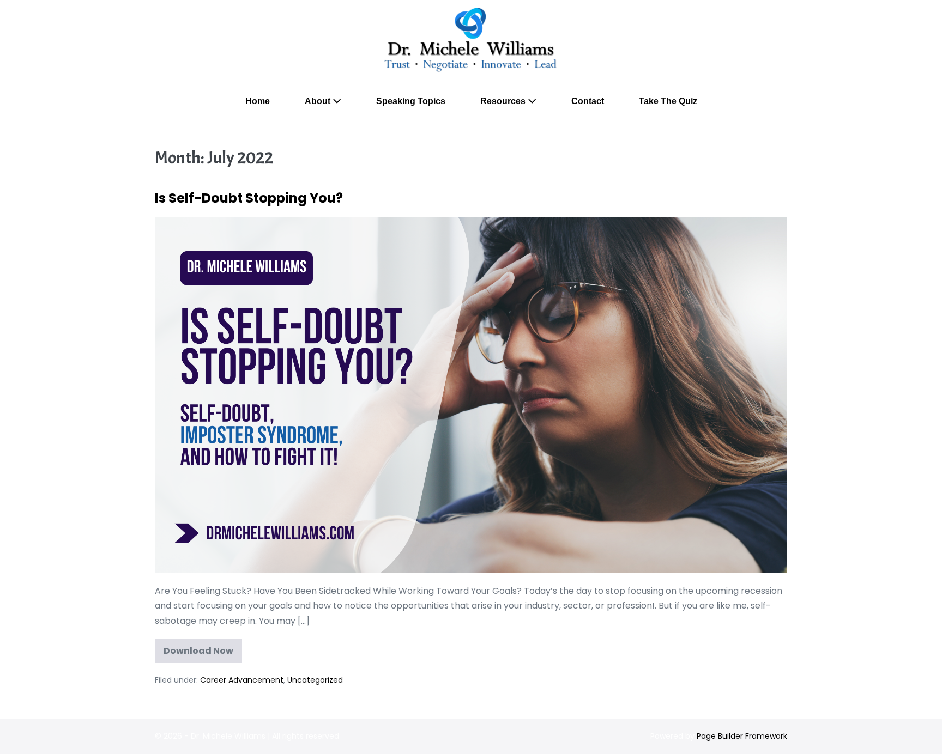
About (319, 101)
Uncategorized (315, 679)
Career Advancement (241, 679)
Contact (587, 101)
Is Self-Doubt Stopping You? (249, 198)
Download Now (202, 653)
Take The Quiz (668, 101)
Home (257, 101)
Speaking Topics (410, 101)
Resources (504, 101)
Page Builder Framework (742, 736)
